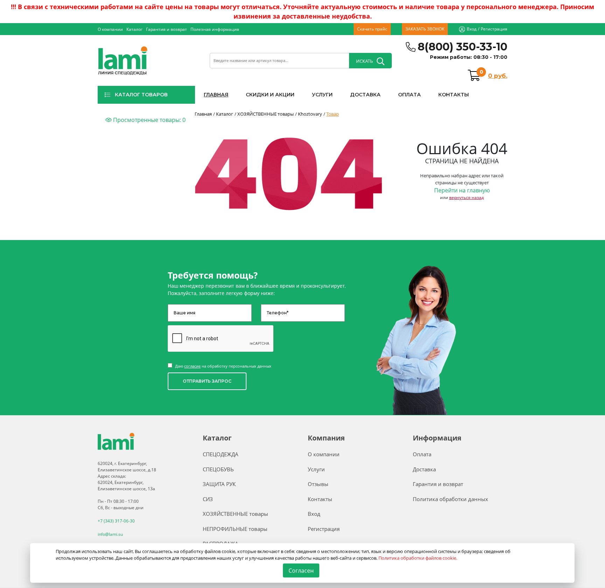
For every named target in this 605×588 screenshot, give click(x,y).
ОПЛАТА (409, 94)
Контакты (320, 498)
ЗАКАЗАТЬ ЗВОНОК (424, 29)
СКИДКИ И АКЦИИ (270, 94)
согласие (192, 366)
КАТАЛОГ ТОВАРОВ (141, 94)
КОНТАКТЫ (453, 94)
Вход (472, 29)
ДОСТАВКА (365, 94)
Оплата (422, 454)
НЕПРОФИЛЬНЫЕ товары (235, 528)
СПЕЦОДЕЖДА (220, 454)
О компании (110, 29)
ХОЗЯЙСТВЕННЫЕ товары (235, 513)
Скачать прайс (372, 29)
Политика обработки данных (450, 498)
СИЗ (208, 498)
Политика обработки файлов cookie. (418, 558)
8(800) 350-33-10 (462, 46)
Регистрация (494, 29)
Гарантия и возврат (166, 29)
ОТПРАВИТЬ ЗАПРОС (207, 381)
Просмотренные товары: (149, 120)
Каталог (134, 29)
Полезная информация (214, 29)
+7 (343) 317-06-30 (116, 521)
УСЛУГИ (322, 94)
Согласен (301, 570)
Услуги (316, 469)
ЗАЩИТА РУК (219, 483)
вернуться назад (466, 197)
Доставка (424, 469)
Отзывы (318, 483)
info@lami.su (110, 534)
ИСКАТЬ (364, 61)
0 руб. (497, 75)
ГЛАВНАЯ (216, 94)
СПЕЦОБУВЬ (218, 469)
